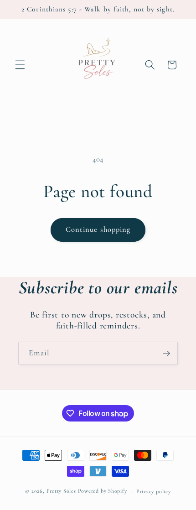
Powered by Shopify (102, 491)
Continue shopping (98, 229)
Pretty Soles (61, 491)
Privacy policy (153, 491)
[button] (20, 65)
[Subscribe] (166, 353)
